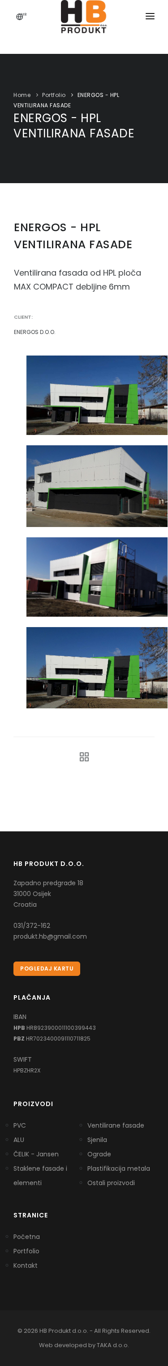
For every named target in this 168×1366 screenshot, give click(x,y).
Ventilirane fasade (115, 1125)
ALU (18, 1139)
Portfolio (54, 95)
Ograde (99, 1154)
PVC (19, 1125)
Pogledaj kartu (46, 968)
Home (21, 95)
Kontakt (25, 1265)
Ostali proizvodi (111, 1182)
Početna (26, 1236)
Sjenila (97, 1139)
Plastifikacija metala (118, 1168)
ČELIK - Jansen (36, 1154)
